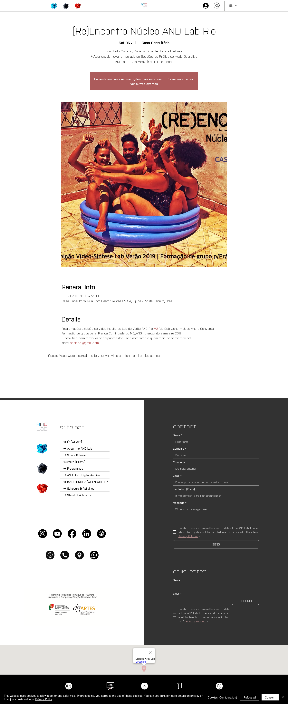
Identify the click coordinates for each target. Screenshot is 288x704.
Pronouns (179, 462)
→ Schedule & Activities (78, 488)
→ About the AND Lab (77, 448)
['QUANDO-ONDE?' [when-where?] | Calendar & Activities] (42, 488)
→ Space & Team (74, 455)
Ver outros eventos (144, 84)
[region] (54, 6)
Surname (179, 448)
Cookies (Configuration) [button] (222, 697)
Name (177, 435)
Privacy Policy (43, 699)
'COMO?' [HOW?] (74, 462)
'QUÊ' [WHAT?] (72, 442)
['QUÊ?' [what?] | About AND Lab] (42, 448)
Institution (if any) (184, 489)
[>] (205, 6)
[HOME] (144, 6)
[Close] (283, 697)
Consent (270, 697)
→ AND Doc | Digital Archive (81, 475)
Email (177, 475)
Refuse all (250, 697)
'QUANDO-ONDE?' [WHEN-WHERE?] (86, 482)
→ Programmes (73, 468)
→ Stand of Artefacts (77, 495)
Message (180, 502)
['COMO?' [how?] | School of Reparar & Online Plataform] (42, 468)
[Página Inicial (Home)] (42, 427)
